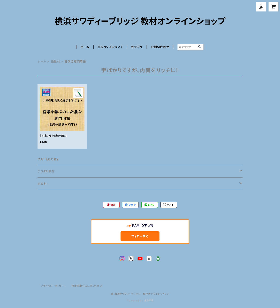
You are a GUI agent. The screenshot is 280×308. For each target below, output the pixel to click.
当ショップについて (110, 47)
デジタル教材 (46, 171)
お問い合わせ (160, 47)
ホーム (85, 47)
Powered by (135, 300)
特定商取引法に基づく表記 (87, 285)
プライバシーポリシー (53, 285)
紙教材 (55, 61)
